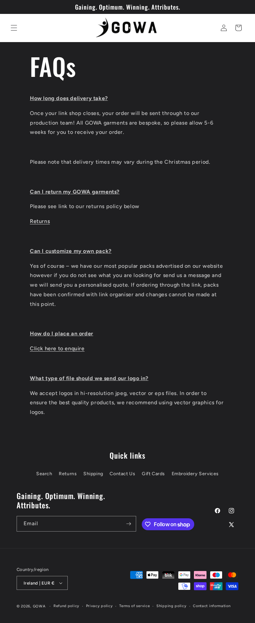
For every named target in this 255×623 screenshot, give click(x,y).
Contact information (211, 606)
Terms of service (134, 606)
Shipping (93, 474)
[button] (14, 28)
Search (44, 474)
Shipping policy (171, 606)
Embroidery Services (195, 474)
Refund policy (66, 606)
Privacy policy (99, 606)
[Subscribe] (128, 524)
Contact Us (122, 474)
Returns (40, 221)
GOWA (39, 606)
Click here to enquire (57, 348)
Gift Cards (153, 474)
